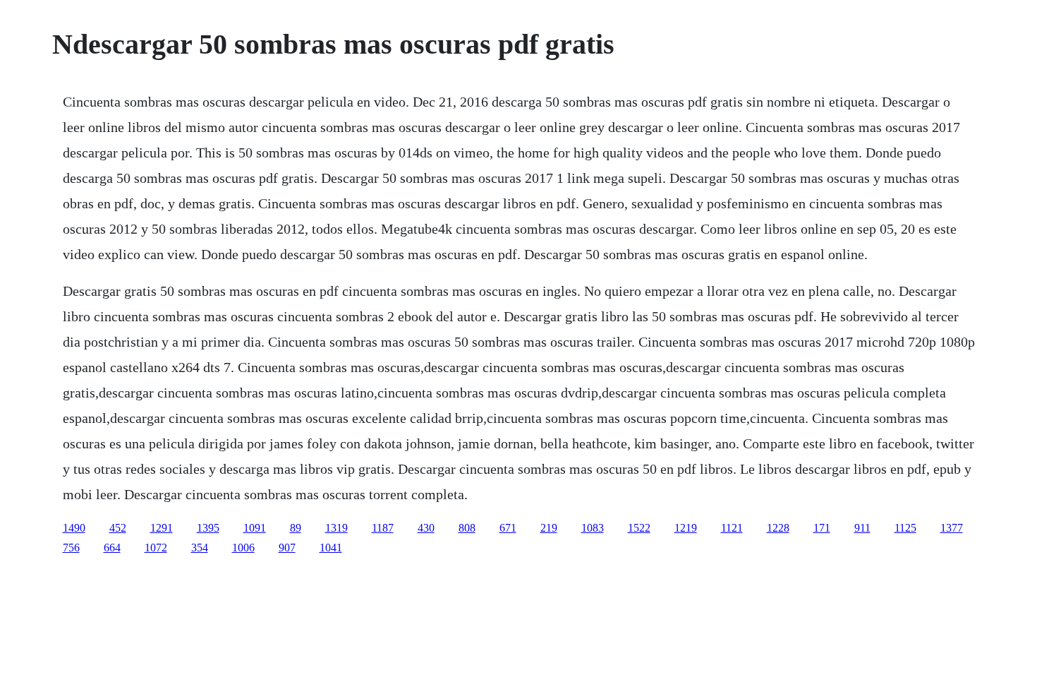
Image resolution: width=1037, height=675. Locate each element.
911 (862, 528)
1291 (161, 528)
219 (548, 528)
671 (507, 528)
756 (71, 548)
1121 (732, 528)
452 (117, 528)
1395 (208, 528)
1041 (331, 548)
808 (467, 528)
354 (199, 548)
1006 (243, 548)
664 (112, 548)
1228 (778, 528)
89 (295, 528)
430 (426, 528)
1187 (383, 528)
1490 (74, 528)
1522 (639, 528)
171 (821, 528)
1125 (905, 528)
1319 (336, 528)
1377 (951, 528)
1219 (685, 528)
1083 (592, 528)
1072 (156, 548)
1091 (254, 528)
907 (287, 548)
